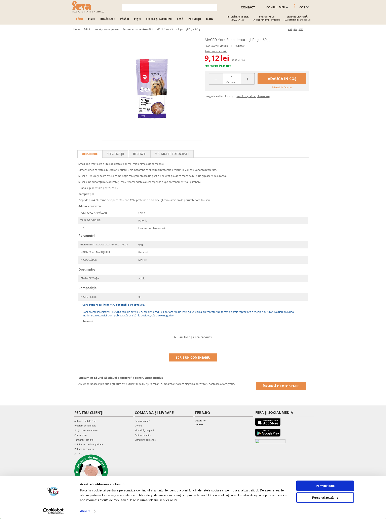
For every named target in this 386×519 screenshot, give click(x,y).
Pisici (91, 19)
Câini (79, 19)
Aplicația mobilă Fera (85, 420)
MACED (224, 46)
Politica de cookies (84, 448)
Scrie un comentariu (216, 51)
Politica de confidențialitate (88, 444)
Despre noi (200, 420)
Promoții (194, 19)
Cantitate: (231, 82)
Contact (199, 424)
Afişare (85, 511)
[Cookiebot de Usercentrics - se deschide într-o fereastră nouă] (53, 511)
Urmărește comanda (145, 439)
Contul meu (80, 435)
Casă (180, 19)
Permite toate (325, 485)
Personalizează (323, 497)
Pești (137, 19)
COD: (234, 46)
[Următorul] (307, 29)
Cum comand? (142, 420)
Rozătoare (107, 19)
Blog (209, 19)
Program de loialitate (85, 425)
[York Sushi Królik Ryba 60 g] (152, 88)
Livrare (138, 425)
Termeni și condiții (83, 439)
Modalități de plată (144, 430)
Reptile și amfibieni (159, 19)
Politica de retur (143, 435)
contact (248, 7)
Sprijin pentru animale (86, 430)
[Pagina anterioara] (284, 29)
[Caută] (214, 7)
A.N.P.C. (78, 453)
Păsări (124, 19)
